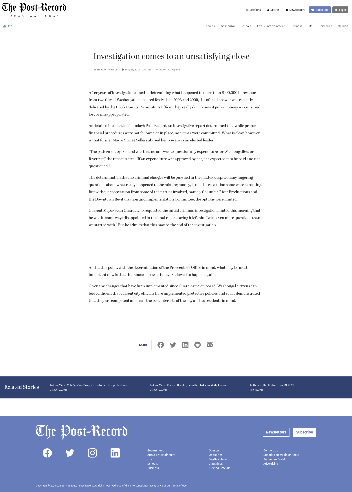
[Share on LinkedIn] (185, 345)
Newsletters (297, 10)
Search (275, 10)
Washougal (228, 26)
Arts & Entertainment (271, 26)
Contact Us (270, 450)
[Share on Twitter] (173, 345)
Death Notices (218, 459)
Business (296, 26)
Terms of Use (179, 485)
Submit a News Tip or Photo (281, 455)
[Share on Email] (210, 345)
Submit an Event (274, 459)
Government (155, 450)
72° (10, 26)
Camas (210, 26)
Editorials (165, 69)
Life (310, 26)
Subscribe (322, 10)
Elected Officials (219, 468)
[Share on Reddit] (197, 345)
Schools (246, 26)
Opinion (343, 26)
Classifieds (216, 463)
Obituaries (325, 26)
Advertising (270, 463)
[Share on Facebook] (160, 345)
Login (342, 10)
